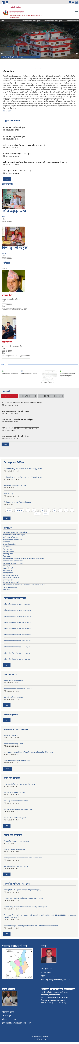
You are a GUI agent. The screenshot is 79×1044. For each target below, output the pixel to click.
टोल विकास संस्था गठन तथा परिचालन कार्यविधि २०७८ (17, 502)
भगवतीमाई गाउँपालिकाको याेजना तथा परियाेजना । (16, 866)
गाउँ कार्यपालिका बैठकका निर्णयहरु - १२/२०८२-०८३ (17, 635)
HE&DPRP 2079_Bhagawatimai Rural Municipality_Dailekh (23, 469)
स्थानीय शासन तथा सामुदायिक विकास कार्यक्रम (15, 532)
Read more (7, 111)
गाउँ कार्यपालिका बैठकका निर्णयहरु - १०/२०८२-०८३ (17, 647)
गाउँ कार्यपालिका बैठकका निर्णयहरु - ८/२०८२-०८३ (17, 659)
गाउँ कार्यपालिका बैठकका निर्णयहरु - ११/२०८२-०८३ (17, 641)
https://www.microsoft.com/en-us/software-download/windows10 (24, 585)
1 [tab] (35, 68)
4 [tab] (43, 68)
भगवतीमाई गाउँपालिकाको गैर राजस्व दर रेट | (15, 697)
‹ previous (19, 510)
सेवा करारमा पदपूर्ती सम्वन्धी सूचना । (25, 21)
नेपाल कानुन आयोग (8, 549)
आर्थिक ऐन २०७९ (8, 494)
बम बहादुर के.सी (7, 295)
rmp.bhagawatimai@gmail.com (57, 980)
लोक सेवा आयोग (7, 546)
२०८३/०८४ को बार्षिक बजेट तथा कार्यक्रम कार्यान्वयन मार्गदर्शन (22, 403)
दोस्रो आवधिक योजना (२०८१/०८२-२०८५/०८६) (16, 841)
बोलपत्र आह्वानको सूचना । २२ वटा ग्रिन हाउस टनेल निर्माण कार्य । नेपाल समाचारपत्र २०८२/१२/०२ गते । (31, 926)
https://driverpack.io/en (10, 587)
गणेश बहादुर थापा (14, 211)
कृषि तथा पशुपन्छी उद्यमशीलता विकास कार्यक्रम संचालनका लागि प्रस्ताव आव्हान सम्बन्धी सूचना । (35, 162)
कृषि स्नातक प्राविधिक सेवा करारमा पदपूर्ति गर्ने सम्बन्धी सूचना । (24, 145)
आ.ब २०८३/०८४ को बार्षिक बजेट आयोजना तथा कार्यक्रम (20, 428)
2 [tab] (38, 68)
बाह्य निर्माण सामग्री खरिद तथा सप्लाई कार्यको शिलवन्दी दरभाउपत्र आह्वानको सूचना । (25, 906)
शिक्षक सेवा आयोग (7, 556)
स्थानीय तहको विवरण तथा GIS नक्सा (13, 563)
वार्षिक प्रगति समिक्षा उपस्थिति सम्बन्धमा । (17, 171)
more (7, 179)
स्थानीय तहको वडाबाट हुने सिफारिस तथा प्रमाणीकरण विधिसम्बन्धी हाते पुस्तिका (24, 477)
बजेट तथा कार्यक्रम (9, 396)
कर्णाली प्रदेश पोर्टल (8, 573)
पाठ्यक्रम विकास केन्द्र (9, 568)
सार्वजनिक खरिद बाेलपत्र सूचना (50, 396)
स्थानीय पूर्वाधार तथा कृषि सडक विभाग (12, 539)
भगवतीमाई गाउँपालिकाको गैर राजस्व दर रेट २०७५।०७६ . (18, 689)
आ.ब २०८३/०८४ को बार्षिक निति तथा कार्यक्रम (17, 420)
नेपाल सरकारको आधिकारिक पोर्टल (11, 577)
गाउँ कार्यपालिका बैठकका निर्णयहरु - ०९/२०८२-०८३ (17, 653)
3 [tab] (40, 68)
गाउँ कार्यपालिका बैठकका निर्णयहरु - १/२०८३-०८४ (17, 604)
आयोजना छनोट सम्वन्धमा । (11, 735)
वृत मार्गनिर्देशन (6, 589)
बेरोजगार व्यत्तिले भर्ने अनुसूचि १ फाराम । (14, 744)
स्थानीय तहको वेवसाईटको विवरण (11, 575)
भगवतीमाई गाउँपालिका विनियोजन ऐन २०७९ (15, 485)
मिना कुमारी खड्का (15, 247)
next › (37, 514)
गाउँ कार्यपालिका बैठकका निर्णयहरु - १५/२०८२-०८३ (17, 616)
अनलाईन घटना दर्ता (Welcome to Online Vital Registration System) (23, 558)
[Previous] (2, 53)
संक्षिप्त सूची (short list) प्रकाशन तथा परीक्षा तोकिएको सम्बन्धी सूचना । (22, 890)
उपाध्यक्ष (4, 253)
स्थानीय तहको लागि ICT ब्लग (10, 537)
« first (9, 510)
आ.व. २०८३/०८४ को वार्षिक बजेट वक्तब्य (15, 411)
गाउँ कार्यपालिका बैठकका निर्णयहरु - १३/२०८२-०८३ (17, 628)
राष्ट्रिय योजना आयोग (8, 551)
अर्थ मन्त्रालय (6, 542)
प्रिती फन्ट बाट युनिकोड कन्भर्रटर (11, 582)
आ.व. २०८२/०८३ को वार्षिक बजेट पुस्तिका (15, 436)
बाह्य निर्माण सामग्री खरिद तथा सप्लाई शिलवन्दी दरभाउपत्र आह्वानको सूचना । (23, 898)
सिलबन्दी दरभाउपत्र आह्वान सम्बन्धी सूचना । (18, 154)
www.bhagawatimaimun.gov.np (57, 997)
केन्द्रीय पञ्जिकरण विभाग (9, 544)
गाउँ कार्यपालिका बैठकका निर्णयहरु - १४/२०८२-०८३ (17, 622)
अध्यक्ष (3, 216)
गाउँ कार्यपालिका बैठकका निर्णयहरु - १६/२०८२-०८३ (17, 610)
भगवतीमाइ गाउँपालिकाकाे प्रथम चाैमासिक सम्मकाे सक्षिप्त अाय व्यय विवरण (23, 858)
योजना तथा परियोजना (27, 396)
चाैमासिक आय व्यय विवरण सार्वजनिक (13, 680)
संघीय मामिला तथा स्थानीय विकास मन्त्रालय (14, 535)
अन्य (5, 444)
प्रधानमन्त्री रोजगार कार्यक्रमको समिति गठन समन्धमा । (18, 760)
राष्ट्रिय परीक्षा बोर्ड (8, 570)
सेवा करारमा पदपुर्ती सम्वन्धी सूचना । (47, 21)
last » (46, 514)
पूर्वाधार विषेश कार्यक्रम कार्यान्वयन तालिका (14, 849)
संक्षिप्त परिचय (8, 71)
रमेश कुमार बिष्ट (7, 342)
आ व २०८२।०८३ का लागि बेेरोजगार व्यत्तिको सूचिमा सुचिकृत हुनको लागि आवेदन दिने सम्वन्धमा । (28, 752)
